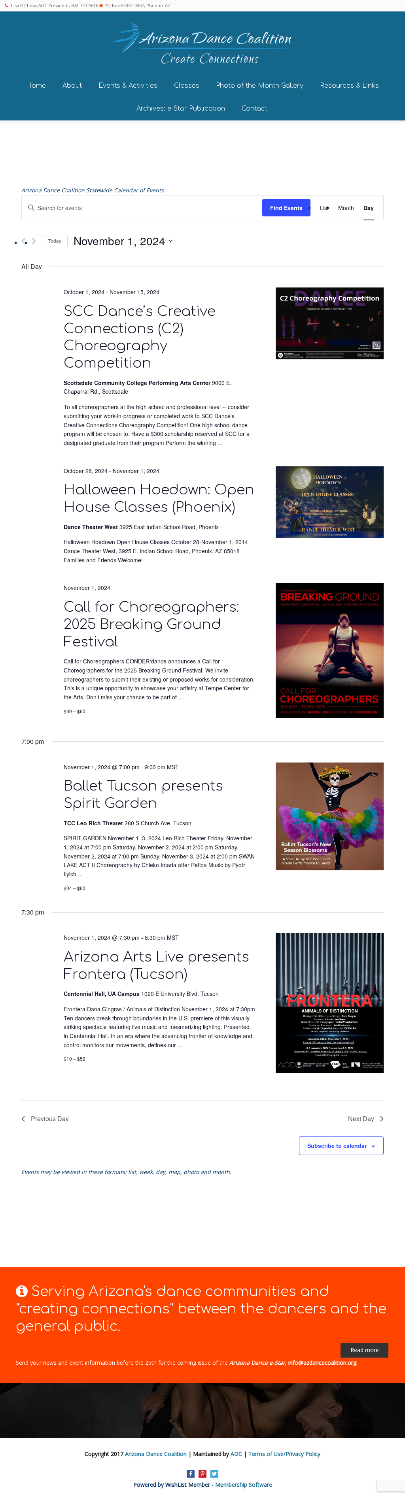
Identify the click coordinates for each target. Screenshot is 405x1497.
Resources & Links (349, 85)
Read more (364, 1350)
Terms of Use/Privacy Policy (284, 1454)
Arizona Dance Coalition (156, 1454)
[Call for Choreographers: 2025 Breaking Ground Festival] (330, 651)
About (72, 85)
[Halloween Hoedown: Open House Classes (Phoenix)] (330, 503)
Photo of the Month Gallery (259, 85)
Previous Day (50, 1118)
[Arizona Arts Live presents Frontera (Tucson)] (330, 1004)
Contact (254, 108)
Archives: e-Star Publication (180, 108)
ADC (236, 1454)
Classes (186, 85)
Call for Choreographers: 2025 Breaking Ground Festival (151, 624)
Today (54, 240)
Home (36, 85)
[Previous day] (23, 241)
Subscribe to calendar (337, 1146)
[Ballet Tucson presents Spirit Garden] (330, 818)
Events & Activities (127, 85)
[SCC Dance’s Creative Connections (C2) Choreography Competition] (330, 324)
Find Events (286, 208)
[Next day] (34, 241)
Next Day (361, 1118)
